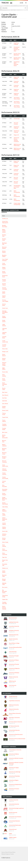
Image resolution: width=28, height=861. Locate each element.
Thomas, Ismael (4, 414)
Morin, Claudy (5, 542)
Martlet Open (17, 118)
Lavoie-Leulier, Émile (5, 341)
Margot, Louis (5, 351)
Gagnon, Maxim (4, 296)
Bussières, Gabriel (4, 256)
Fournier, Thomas (4, 284)
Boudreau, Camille (4, 457)
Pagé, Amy (4, 557)
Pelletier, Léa (5, 568)
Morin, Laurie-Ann (4, 549)
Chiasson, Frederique (4, 469)
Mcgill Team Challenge (16, 43)
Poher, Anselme (4, 375)
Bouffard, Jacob (4, 239)
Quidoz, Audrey (3, 571)
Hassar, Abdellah (4, 317)
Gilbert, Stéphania (4, 510)
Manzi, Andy (5, 348)
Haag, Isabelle (4, 514)
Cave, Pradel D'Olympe (5, 260)
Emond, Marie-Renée (5, 503)
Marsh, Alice (5, 531)
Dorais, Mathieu (4, 272)
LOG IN (21, 3)
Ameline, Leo (5, 218)
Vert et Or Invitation (16, 123)
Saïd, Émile (4, 400)
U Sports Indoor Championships (17, 204)
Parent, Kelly (5, 372)
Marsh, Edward (4, 355)
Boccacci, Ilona (4, 441)
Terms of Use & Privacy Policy (8, 852)
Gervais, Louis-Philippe (5, 300)
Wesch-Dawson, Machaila (4, 607)
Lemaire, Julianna (4, 523)
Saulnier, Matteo (4, 407)
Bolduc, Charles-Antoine (4, 231)
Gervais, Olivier (4, 304)
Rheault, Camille (4, 580)
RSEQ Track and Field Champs (17, 145)
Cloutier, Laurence (4, 473)
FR (26, 3)
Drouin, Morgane (4, 494)
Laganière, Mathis (4, 333)
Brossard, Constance (4, 461)
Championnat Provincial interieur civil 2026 (16, 49)
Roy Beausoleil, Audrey (4, 591)
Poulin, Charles (4, 379)
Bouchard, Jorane (4, 453)
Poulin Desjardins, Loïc (4, 384)
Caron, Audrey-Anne (5, 465)
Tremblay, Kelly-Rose (4, 603)
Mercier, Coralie (4, 539)
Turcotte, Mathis (4, 429)
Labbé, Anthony (4, 325)
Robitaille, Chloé (4, 584)
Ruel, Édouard (5, 395)
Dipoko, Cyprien (4, 268)
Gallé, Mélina (5, 506)
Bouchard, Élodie (4, 449)
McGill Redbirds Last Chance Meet (17, 187)
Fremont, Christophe (4, 288)
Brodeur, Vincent (4, 252)
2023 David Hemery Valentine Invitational (16, 139)
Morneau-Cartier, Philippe (4, 364)
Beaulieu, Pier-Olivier (4, 226)
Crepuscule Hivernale (16, 82)
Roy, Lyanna (4, 587)
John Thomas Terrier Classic (17, 98)
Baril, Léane (4, 432)
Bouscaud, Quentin (4, 247)
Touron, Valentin (4, 421)
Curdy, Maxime (4, 264)
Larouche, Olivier (4, 337)
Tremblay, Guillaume (4, 425)
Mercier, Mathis (4, 359)
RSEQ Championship (17, 191)
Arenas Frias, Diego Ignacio (5, 222)
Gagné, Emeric (3, 292)
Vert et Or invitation (16, 178)
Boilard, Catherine (4, 445)
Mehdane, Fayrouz (4, 534)
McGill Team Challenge (16, 127)
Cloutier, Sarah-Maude (5, 478)
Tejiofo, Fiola (5, 599)
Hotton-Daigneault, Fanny (4, 519)
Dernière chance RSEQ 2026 (17, 54)
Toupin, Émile (5, 417)
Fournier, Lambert (4, 280)
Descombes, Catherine (4, 490)
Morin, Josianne (4, 545)
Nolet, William (3, 368)
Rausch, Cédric (4, 389)
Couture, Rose (4, 482)
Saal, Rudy (4, 398)
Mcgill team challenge (16, 90)
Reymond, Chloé (4, 575)
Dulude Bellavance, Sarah (4, 499)
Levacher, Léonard (4, 345)
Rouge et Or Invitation (16, 162)
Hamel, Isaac (5, 308)
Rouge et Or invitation (16, 78)
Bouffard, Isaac (4, 235)
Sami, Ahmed (5, 403)
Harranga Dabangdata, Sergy (5, 312)
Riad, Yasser (4, 392)
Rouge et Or (16, 134)
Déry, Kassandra (4, 486)
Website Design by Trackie (7, 854)
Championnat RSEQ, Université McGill (16, 63)
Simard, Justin (5, 410)
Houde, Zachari (3, 321)
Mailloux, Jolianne (4, 528)
